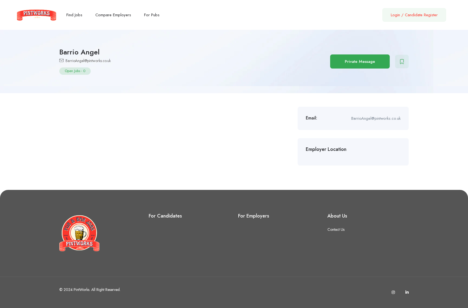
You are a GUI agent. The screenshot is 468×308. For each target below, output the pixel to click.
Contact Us (335, 229)
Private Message (360, 61)
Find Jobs (74, 15)
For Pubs (152, 15)
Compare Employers (113, 15)
